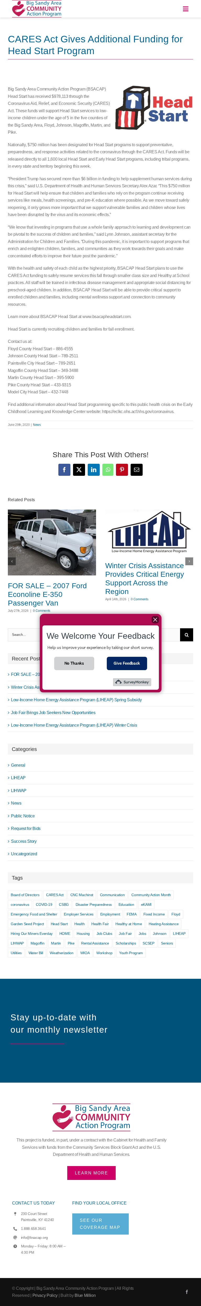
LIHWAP (18, 790)
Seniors (167, 943)
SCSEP (148, 943)
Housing (83, 933)
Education (126, 904)
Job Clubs (104, 933)
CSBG (64, 904)
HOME (64, 933)
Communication (112, 895)
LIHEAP (18, 778)
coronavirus (20, 904)
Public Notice (23, 816)
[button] (12, 561)
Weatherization (62, 953)
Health (79, 924)
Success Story (24, 841)
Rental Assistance (95, 943)
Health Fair (100, 924)
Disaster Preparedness (94, 904)
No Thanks (74, 663)
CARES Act (55, 895)
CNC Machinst (81, 895)
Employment (110, 914)
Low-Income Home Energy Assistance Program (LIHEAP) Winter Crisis (74, 725)
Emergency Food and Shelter (34, 914)
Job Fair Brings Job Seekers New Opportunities (53, 712)
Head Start (59, 924)
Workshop (104, 953)
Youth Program (131, 953)
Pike (71, 943)
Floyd (175, 914)
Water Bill (36, 953)
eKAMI (146, 904)
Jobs (142, 933)
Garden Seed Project (27, 924)
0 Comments (41, 611)
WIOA (85, 953)
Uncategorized (24, 854)
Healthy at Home (128, 924)
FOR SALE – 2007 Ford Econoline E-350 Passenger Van (47, 594)
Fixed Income (154, 914)
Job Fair (125, 933)
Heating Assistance (163, 924)
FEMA (132, 914)
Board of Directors (25, 895)
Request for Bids (26, 828)
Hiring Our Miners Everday (32, 933)
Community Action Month (151, 895)
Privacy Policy (45, 1295)
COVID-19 (44, 904)
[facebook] (187, 1292)
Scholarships (126, 943)
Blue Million (85, 1295)
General (18, 765)
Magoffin (37, 943)
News (37, 425)
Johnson (159, 933)
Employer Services (78, 914)
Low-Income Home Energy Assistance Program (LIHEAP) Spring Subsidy (76, 700)
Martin (56, 943)
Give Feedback (127, 663)
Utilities (16, 953)
